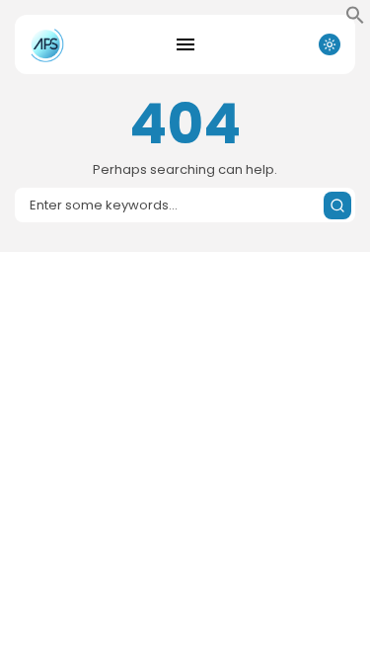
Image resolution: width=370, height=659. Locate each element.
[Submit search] (337, 205)
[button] (355, 20)
